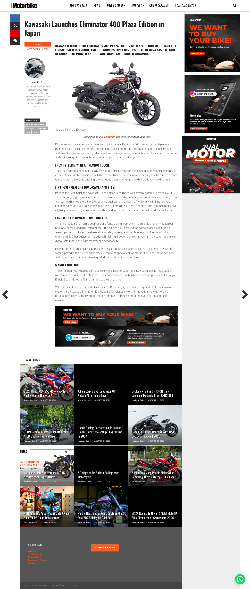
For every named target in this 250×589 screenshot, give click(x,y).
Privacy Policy (35, 557)
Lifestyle (136, 5)
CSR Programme (159, 5)
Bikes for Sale (78, 5)
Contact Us (33, 563)
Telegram (109, 136)
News (97, 5)
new (28, 132)
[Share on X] (15, 26)
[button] (240, 579)
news (36, 132)
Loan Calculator (185, 5)
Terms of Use (35, 554)
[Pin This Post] (15, 33)
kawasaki (42, 128)
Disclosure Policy (37, 560)
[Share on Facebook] (15, 18)
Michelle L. (37, 82)
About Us (33, 551)
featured (30, 128)
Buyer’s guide (115, 5)
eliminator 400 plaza (35, 124)
